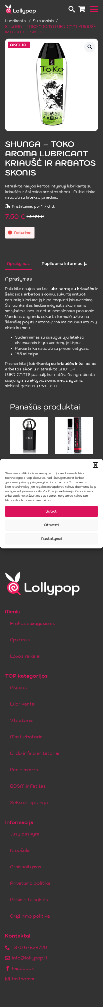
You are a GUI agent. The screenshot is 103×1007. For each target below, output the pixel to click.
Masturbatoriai (27, 737)
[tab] (18, 263)
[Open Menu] (94, 9)
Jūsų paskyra (24, 834)
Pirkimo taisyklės (29, 899)
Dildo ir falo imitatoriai (34, 753)
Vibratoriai (21, 720)
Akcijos (18, 687)
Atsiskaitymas (25, 867)
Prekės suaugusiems (32, 623)
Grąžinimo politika (30, 916)
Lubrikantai (15, 20)
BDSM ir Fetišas (28, 786)
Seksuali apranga (29, 802)
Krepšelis (20, 850)
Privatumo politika (30, 883)
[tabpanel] (51, 332)
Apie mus (20, 640)
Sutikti (52, 511)
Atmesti (51, 525)
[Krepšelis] (81, 9)
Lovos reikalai (25, 656)
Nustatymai (51, 538)
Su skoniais (43, 20)
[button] (95, 465)
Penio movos (24, 769)
